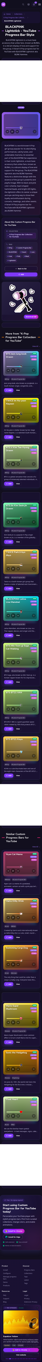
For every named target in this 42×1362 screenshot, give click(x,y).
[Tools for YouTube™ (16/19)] (31, 1358)
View (18, 390)
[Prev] (7, 131)
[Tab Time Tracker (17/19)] (32, 1358)
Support (6, 1298)
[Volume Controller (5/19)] (13, 1358)
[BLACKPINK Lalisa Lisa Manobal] (21, 608)
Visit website (21, 1355)
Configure (7, 1273)
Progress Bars (29, 1270)
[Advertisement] (21, 81)
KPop (10, 248)
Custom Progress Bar (23, 248)
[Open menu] (39, 4)
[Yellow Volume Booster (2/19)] (7, 1358)
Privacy (26, 1298)
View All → (36, 346)
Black (26, 256)
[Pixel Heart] (21, 1109)
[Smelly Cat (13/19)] (26, 1358)
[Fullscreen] (34, 131)
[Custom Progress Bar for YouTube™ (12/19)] (24, 1358)
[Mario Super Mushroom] (21, 1015)
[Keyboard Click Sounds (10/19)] (21, 1358)
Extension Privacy (30, 1302)
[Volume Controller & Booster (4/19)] (12, 1358)
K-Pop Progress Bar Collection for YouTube (20, 235)
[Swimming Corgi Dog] (21, 957)
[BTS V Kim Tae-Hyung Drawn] (21, 457)
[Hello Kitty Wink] (21, 910)
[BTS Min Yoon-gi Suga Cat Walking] (21, 655)
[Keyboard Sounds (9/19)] (20, 1358)
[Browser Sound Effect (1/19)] (6, 1358)
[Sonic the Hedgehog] (21, 1062)
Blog (4, 1302)
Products (6, 1285)
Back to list (22, 269)
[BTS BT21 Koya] (21, 748)
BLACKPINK (12, 252)
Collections (28, 1273)
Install (5, 1270)
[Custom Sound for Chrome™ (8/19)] (18, 1358)
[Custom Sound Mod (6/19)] (15, 1358)
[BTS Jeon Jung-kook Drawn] (21, 363)
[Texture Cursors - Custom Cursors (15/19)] (29, 1358)
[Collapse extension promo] (37, 1307)
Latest (26, 1280)
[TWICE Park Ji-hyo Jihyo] (21, 561)
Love (32, 252)
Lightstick (12, 260)
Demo (5, 1282)
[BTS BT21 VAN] (21, 702)
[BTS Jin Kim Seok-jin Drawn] (21, 515)
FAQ (4, 1295)
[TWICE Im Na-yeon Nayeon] (21, 410)
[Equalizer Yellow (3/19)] (10, 1358)
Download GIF (31, 317)
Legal (26, 1295)
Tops (26, 1277)
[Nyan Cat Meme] (21, 864)
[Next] (17, 131)
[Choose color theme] (28, 4)
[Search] (23, 4)
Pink (18, 256)
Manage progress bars (9, 1278)
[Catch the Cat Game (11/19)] (23, 1358)
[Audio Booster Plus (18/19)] (34, 1358)
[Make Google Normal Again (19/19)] (35, 1358)
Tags (26, 1283)
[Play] (12, 131)
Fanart (23, 252)
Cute (10, 256)
